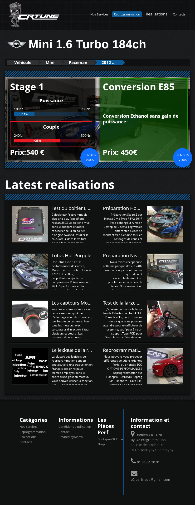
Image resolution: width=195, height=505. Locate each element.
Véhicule (22, 62)
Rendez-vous (90, 157)
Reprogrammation (127, 14)
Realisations (156, 14)
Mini (50, 62)
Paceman (78, 62)
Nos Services (99, 14)
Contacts (179, 14)
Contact (64, 432)
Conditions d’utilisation (74, 426)
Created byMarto (70, 437)
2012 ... (109, 62)
